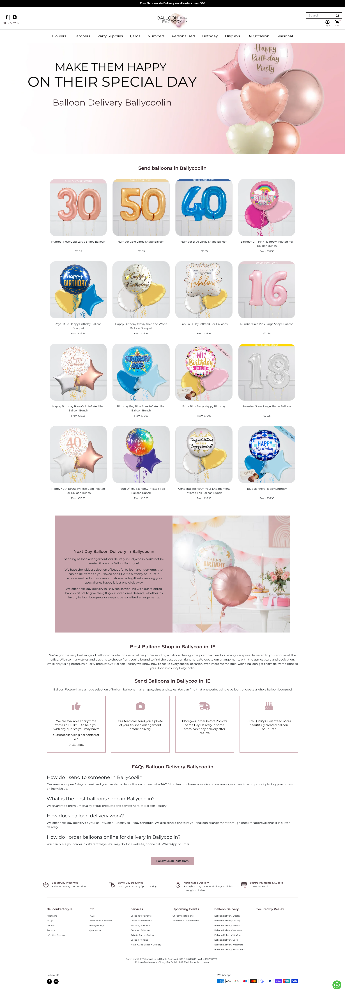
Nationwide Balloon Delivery (146, 944)
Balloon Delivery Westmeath (229, 949)
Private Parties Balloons (143, 935)
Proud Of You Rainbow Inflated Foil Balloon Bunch (141, 491)
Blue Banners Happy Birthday (267, 488)
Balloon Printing (139, 939)
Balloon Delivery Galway (227, 920)
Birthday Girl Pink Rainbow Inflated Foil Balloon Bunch (266, 243)
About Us (52, 915)
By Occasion (258, 36)
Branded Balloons (140, 930)
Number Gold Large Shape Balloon (141, 241)
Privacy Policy (96, 925)
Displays (232, 36)
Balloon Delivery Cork (226, 939)
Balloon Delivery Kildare (227, 925)
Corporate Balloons (141, 920)
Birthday (210, 36)
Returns (51, 930)
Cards (135, 36)
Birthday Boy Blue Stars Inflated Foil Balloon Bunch (141, 408)
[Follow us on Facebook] (7, 17)
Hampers (81, 36)
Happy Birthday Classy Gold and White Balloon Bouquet (141, 326)
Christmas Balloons (183, 915)
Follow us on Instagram (172, 861)
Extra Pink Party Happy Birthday (204, 406)
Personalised (183, 36)
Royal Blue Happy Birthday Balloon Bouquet (78, 326)
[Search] (337, 15)
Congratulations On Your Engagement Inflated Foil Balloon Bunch (204, 491)
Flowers (59, 36)
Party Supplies (110, 36)
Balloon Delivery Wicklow (228, 930)
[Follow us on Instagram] (15, 17)
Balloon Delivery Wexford (228, 935)
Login (327, 25)
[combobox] (319, 15)
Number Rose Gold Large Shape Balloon (78, 241)
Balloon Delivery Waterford (228, 944)
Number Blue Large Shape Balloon (204, 241)
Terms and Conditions (100, 920)
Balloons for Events (141, 915)
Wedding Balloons (140, 925)
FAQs (50, 920)
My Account (95, 930)
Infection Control (56, 935)
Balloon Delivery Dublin (227, 915)
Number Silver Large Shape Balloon (267, 406)
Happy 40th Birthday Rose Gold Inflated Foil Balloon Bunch (78, 491)
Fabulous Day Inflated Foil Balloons (203, 324)
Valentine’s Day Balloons (185, 920)
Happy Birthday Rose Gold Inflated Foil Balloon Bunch (78, 408)
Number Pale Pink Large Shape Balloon (266, 324)
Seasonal (285, 36)
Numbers (156, 36)
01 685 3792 (11, 23)
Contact (51, 925)
